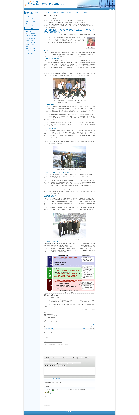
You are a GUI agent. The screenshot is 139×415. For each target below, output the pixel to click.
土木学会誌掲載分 (30, 53)
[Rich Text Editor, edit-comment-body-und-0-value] (69, 371)
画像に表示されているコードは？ (52, 397)
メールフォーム (29, 25)
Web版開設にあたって (30, 18)
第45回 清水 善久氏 (31, 37)
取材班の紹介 (29, 20)
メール (45, 341)
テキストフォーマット (50, 382)
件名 (45, 351)
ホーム (27, 16)
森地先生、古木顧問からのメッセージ (32, 22)
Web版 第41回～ (29, 31)
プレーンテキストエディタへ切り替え (52, 378)
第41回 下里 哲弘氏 (31, 44)
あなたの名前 (47, 337)
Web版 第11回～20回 (30, 50)
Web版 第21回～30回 (30, 48)
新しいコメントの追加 (48, 332)
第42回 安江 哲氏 (31, 42)
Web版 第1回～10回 (30, 52)
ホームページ (46, 347)
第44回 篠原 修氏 (31, 38)
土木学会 (111, 9)
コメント (46, 355)
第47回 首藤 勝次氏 (31, 33)
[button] (47, 358)
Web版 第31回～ (29, 46)
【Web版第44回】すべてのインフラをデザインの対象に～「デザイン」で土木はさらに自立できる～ (67, 12)
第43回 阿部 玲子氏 (31, 40)
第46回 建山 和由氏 (31, 35)
